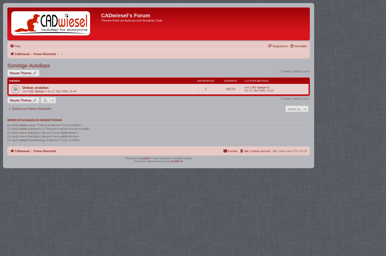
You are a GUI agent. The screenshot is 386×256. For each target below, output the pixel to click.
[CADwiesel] (55, 24)
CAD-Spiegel (36, 91)
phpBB (144, 158)
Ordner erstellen (35, 88)
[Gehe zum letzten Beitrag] (268, 87)
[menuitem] (15, 46)
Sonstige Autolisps (28, 65)
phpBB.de (177, 161)
